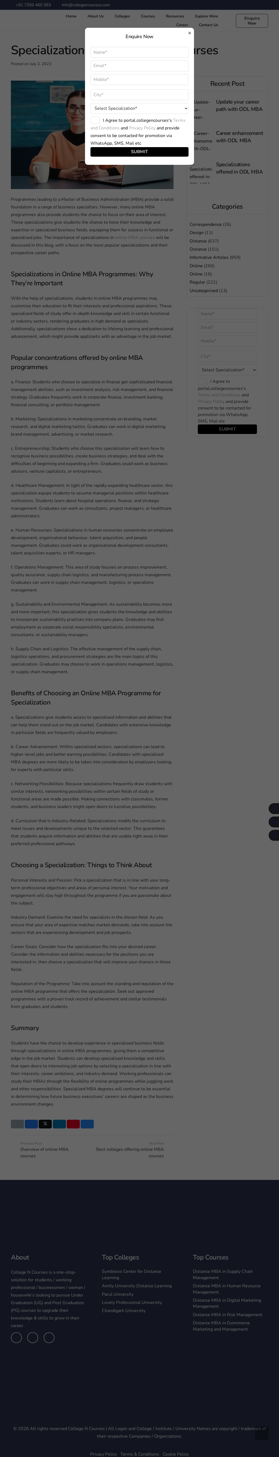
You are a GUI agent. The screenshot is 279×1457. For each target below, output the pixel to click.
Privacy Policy (142, 128)
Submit (139, 152)
